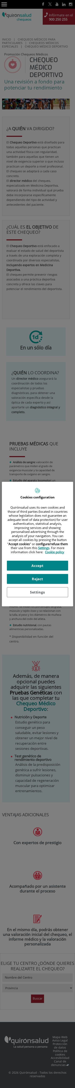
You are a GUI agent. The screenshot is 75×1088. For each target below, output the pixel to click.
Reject (37, 579)
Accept (37, 565)
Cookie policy (54, 552)
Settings (37, 592)
